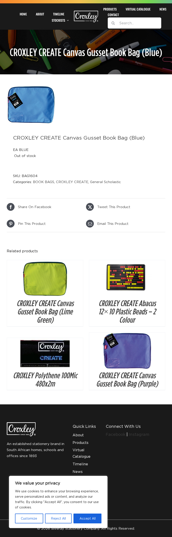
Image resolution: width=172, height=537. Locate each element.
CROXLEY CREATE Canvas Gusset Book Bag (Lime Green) (45, 311)
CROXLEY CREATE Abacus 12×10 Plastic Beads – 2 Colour (127, 311)
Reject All (58, 518)
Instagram (139, 434)
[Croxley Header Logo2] (86, 12)
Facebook (116, 434)
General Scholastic (105, 182)
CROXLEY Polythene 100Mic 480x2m (45, 379)
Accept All (88, 518)
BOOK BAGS (43, 182)
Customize (29, 518)
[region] (58, 502)
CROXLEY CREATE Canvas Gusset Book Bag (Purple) (127, 379)
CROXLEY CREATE (72, 182)
